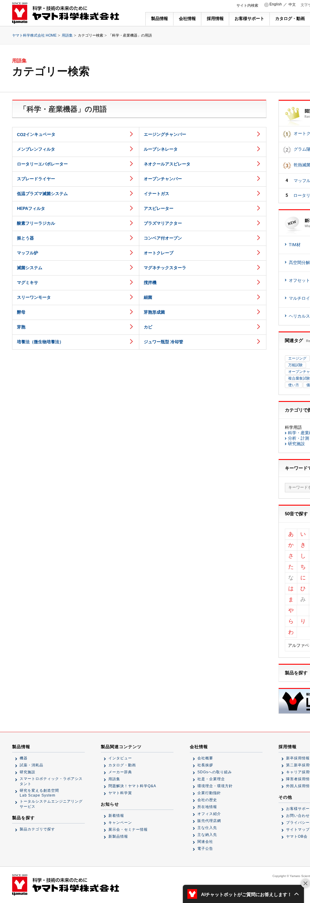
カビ (148, 326)
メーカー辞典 (120, 772)
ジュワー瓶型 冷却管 (163, 341)
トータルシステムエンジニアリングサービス (51, 804)
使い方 (293, 385)
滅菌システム (29, 267)
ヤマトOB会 (297, 836)
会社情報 (187, 18)
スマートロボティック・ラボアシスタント (51, 781)
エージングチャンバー (165, 134)
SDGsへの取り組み (214, 772)
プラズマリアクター (163, 223)
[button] (243, 894)
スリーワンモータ (34, 297)
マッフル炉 (27, 252)
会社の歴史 (207, 800)
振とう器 (25, 238)
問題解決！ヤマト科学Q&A (132, 786)
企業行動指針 (209, 793)
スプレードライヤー (36, 178)
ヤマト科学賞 (120, 793)
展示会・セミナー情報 (128, 829)
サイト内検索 (247, 5)
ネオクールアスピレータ (167, 163)
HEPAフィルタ (31, 208)
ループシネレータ (161, 149)
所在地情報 (207, 807)
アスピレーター (158, 208)
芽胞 (21, 326)
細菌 (148, 297)
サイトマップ (298, 829)
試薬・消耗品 (31, 765)
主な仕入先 (207, 828)
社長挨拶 (205, 765)
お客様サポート (249, 18)
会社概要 (205, 758)
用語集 (67, 35)
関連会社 (205, 841)
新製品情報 (118, 836)
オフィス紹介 (209, 814)
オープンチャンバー (163, 178)
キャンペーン (120, 822)
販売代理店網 (209, 821)
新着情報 (116, 815)
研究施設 (27, 772)
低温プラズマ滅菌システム (42, 193)
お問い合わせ (298, 815)
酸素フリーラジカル (36, 223)
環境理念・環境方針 (215, 786)
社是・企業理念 (211, 779)
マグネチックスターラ (165, 267)
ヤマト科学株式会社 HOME (34, 35)
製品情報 (159, 18)
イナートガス (156, 193)
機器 (24, 758)
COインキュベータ (36, 134)
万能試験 (295, 365)
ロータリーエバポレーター (42, 163)
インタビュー (120, 758)
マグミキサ (27, 282)
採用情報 (215, 18)
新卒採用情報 (298, 758)
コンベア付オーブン (163, 238)
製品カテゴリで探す (37, 829)
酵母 (21, 312)
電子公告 (205, 848)
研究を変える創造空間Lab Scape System (39, 792)
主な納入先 (207, 835)
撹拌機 (150, 282)
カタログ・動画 (290, 18)
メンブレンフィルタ (36, 149)
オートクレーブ (158, 252)
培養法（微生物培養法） (40, 341)
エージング (297, 358)
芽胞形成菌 (154, 312)
